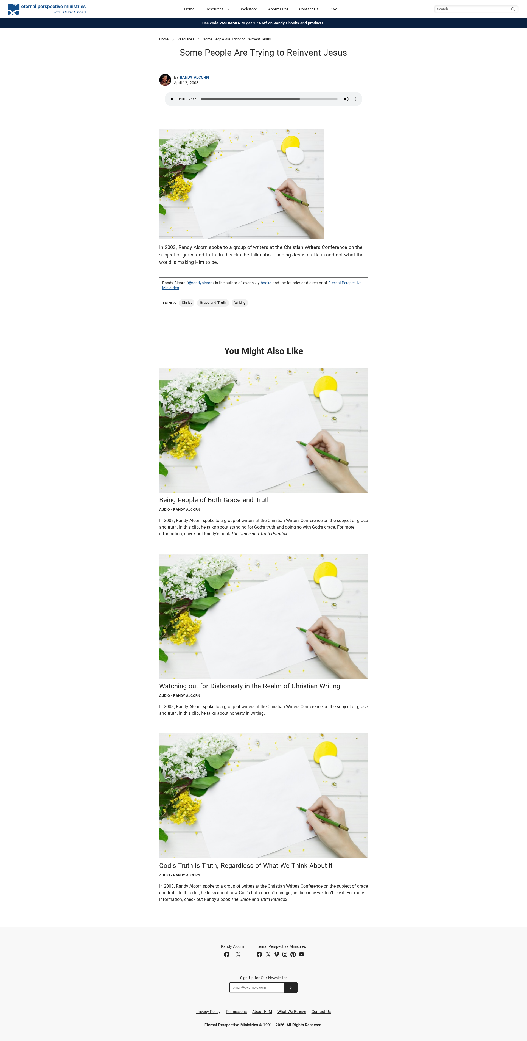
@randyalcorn (200, 283)
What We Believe (291, 1011)
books (266, 283)
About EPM (278, 9)
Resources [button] (215, 9)
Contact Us (309, 9)
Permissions (236, 1011)
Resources (185, 39)
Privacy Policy (208, 1011)
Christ (186, 302)
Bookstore (248, 9)
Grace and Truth (213, 302)
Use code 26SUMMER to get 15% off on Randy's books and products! (263, 23)
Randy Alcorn (194, 77)
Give (333, 9)
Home (189, 9)
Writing (239, 302)
